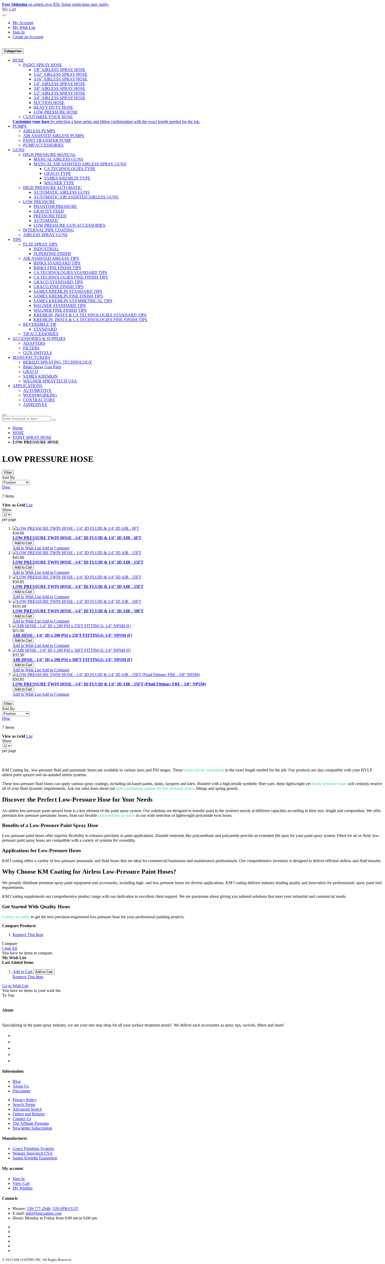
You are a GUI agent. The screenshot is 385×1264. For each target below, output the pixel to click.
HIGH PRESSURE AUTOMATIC (52, 187)
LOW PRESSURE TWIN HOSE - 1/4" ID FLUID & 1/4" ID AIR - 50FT (78, 611)
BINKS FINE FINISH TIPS (57, 268)
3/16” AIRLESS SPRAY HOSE (60, 79)
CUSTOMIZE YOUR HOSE (48, 117)
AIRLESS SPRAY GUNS (45, 235)
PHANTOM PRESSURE (55, 206)
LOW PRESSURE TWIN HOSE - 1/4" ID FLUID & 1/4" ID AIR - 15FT (78, 562)
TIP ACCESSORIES (40, 334)
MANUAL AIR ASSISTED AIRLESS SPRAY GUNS (80, 164)
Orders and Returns (29, 1114)
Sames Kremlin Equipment (35, 1158)
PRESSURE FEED (50, 216)
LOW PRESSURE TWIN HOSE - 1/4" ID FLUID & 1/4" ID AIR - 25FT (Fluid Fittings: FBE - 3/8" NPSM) (109, 684)
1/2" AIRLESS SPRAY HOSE (59, 93)
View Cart (21, 1183)
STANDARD (45, 329)
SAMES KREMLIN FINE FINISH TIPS (68, 296)
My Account (23, 22)
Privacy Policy (25, 1100)
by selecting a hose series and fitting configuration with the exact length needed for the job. (106, 121)
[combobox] (26, 419)
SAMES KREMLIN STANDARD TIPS (68, 291)
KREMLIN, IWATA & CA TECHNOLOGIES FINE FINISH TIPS (90, 319)
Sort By (8, 477)
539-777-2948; (39, 1208)
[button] (27, 548)
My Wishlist (22, 1188)
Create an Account (28, 37)
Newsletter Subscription (32, 1128)
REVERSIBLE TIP (39, 324)
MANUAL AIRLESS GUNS (58, 159)
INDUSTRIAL (46, 249)
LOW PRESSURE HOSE (56, 112)
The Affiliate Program (31, 1123)
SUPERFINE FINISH (52, 253)
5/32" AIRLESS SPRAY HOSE (60, 74)
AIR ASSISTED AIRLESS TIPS (51, 258)
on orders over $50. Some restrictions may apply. (55, 4)
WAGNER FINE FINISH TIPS (60, 310)
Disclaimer (21, 1091)
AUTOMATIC (46, 220)
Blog (17, 1081)
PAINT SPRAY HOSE (42, 65)
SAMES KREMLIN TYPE (67, 178)
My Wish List (24, 27)
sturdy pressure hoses (329, 783)
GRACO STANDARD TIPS (58, 282)
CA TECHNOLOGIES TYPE (69, 168)
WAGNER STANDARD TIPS (60, 305)
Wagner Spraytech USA (33, 1153)
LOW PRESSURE (39, 201)
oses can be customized (204, 770)
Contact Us (22, 1118)
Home (18, 428)
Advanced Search (27, 1109)
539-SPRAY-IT (65, 1208)
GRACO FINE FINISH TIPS (59, 286)
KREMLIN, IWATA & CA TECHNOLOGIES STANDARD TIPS (90, 315)
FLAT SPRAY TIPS (40, 244)
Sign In (19, 32)
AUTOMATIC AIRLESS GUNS (62, 192)
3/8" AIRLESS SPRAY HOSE (59, 88)
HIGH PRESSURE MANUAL (49, 154)
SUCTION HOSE (49, 102)
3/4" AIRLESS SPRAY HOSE (59, 98)
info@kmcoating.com (44, 1213)
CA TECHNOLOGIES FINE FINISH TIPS (71, 277)
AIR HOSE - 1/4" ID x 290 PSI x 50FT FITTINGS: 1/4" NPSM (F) (72, 659)
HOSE (18, 432)
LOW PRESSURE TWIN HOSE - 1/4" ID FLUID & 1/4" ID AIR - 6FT (77, 538)
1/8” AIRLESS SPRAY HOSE (59, 69)
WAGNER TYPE (59, 183)
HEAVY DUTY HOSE (53, 107)
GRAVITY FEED (49, 211)
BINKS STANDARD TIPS (57, 263)
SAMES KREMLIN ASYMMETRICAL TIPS (73, 301)
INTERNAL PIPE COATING (48, 230)
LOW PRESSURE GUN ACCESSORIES (69, 225)
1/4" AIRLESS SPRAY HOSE (59, 84)
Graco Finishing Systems (33, 1148)
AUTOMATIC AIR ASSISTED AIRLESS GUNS (76, 197)
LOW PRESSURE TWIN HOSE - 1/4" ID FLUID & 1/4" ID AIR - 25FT (78, 586)
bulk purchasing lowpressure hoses (155, 788)
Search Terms (24, 1104)
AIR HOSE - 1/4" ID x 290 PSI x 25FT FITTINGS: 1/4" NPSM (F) (72, 635)
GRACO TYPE (57, 173)
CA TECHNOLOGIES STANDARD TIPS (70, 272)
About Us (21, 1086)
